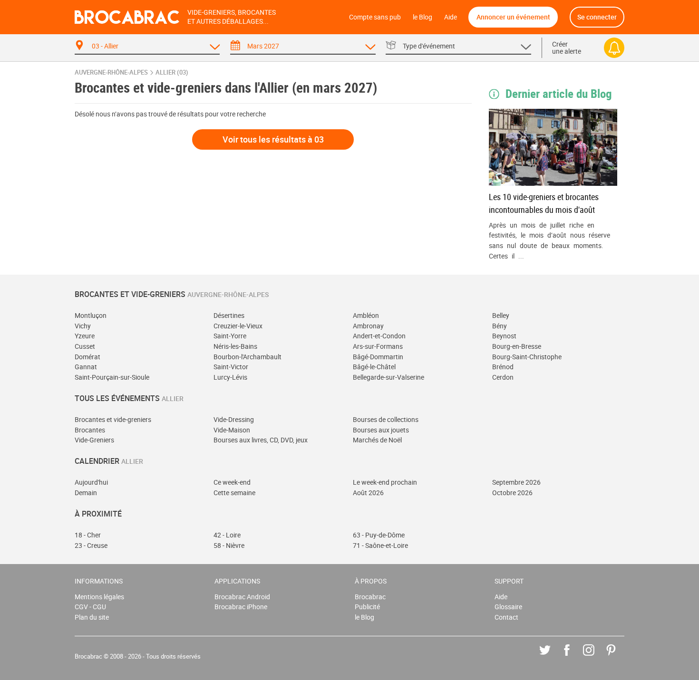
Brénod (503, 366)
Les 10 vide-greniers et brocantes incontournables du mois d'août (544, 203)
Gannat (86, 366)
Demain (86, 492)
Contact (506, 617)
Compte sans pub (375, 16)
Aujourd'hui (91, 482)
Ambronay (368, 325)
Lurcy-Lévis (230, 377)
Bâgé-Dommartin (378, 356)
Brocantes (90, 429)
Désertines (229, 315)
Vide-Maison (232, 429)
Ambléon (366, 315)
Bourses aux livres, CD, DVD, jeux (261, 439)
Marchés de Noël (377, 439)
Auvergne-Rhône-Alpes (111, 72)
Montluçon (91, 315)
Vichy (83, 325)
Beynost (504, 335)
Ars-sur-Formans (378, 346)
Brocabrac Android (242, 596)
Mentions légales (99, 596)
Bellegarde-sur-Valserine (388, 377)
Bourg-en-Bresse (516, 346)
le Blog (422, 16)
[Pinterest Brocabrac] (618, 657)
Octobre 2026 (512, 492)
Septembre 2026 (516, 482)
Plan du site (92, 617)
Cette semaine (234, 492)
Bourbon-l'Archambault (248, 356)
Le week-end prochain (385, 482)
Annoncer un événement (513, 16)
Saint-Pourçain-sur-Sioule (112, 377)
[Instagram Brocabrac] (595, 657)
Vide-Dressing (234, 419)
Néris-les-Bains (235, 346)
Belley (500, 315)
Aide (450, 16)
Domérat (87, 356)
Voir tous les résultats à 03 (273, 139)
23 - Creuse (91, 545)
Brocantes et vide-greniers (113, 419)
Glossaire (508, 606)
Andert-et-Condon (379, 335)
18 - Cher (88, 534)
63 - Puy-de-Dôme (379, 534)
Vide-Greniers (94, 439)
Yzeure (85, 335)
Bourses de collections (385, 419)
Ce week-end (232, 482)
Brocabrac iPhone (240, 606)
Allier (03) (171, 72)
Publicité (367, 606)
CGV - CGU (90, 606)
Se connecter (597, 16)
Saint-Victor (231, 366)
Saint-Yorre (230, 335)
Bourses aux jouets (381, 429)
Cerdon (503, 377)
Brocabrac (370, 596)
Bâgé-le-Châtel (374, 366)
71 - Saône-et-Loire (380, 545)
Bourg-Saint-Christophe (527, 356)
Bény (499, 325)
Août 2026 (368, 492)
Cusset (85, 346)
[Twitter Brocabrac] (552, 657)
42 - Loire (227, 534)
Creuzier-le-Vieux (238, 325)
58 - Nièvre (229, 545)
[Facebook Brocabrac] (574, 657)
